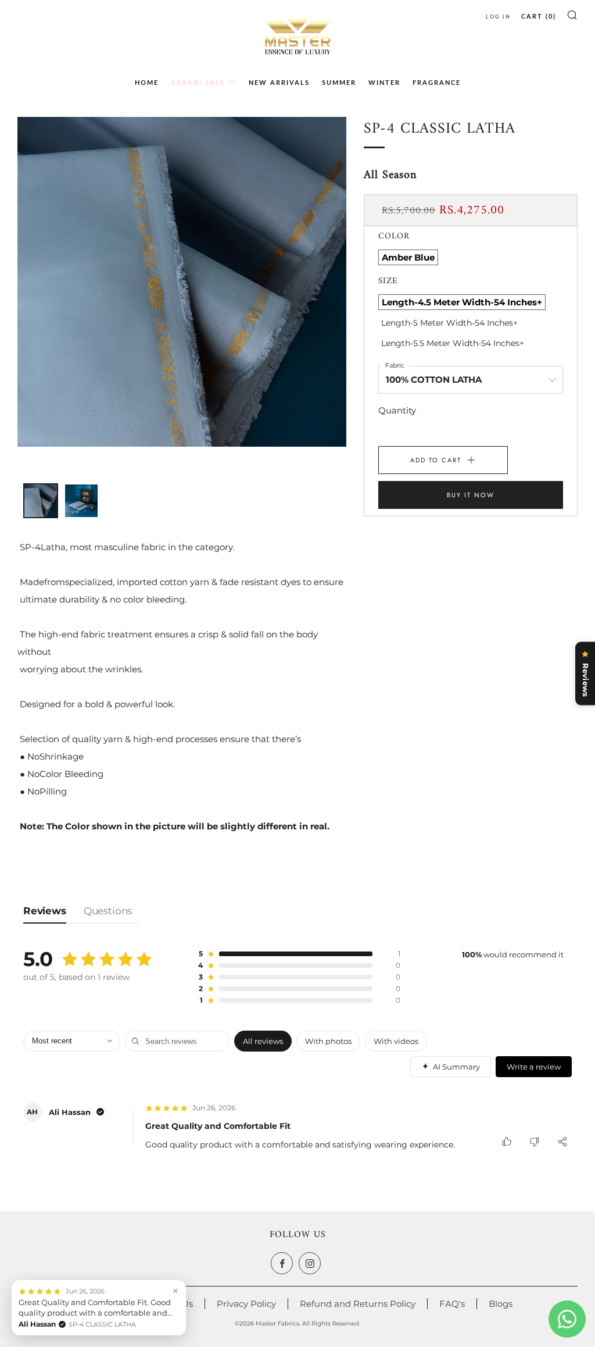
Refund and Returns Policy (357, 1303)
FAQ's (452, 1303)
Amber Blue (408, 257)
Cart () (538, 16)
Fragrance (437, 82)
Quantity (397, 410)
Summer (339, 82)
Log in (498, 16)
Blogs (500, 1303)
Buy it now (470, 495)
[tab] (26, 486)
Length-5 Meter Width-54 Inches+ (449, 322)
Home (147, 82)
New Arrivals (279, 82)
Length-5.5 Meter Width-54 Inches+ (452, 343)
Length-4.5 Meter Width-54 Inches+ (462, 302)
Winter (384, 82)
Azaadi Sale (198, 82)
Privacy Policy (246, 1303)
